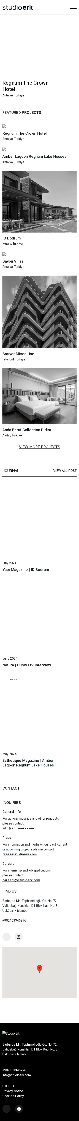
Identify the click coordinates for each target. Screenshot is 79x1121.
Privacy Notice (12, 1091)
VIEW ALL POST (65, 471)
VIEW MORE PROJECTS (39, 446)
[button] (63, 84)
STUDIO (8, 1086)
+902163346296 (14, 1070)
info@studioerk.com (16, 1075)
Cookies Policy (13, 1096)
